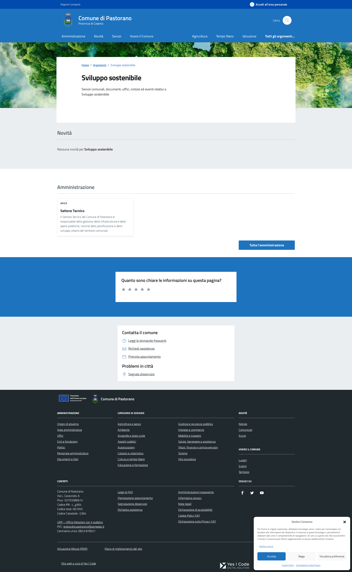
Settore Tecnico (72, 210)
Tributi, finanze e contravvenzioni (198, 447)
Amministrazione (73, 36)
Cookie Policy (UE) (189, 515)
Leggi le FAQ (125, 492)
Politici (61, 447)
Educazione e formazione (133, 465)
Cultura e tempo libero (131, 459)
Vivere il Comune (141, 36)
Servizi (116, 36)
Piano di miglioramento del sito (123, 549)
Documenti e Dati (67, 459)
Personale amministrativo (72, 453)
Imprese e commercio (191, 430)
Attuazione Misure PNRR (72, 549)
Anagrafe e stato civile (131, 435)
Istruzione (249, 36)
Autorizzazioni (126, 447)
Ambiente (124, 430)
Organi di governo (68, 424)
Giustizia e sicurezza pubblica (195, 424)
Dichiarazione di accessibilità (195, 509)
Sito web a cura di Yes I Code (78, 563)
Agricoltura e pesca (129, 424)
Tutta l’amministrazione (267, 245)
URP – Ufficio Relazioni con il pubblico (80, 522)
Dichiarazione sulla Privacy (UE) (197, 521)
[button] (344, 521)
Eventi (243, 466)
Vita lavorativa (187, 459)
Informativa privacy (190, 498)
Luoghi (243, 460)
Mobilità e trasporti (189, 435)
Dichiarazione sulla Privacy (308, 565)
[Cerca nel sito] (287, 20)
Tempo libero (225, 36)
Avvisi (242, 435)
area (63, 203)
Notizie (243, 424)
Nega (301, 556)
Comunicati (245, 430)
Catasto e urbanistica (130, 453)
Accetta (271, 556)
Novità (98, 36)
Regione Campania (70, 4)
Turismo (182, 453)
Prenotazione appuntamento (135, 498)
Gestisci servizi (266, 546)
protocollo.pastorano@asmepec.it (83, 526)
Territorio (244, 472)
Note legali (184, 504)
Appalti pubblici (127, 441)
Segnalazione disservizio (132, 504)
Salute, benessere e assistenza (197, 441)
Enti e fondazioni (67, 441)
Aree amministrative (69, 430)
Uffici (60, 435)
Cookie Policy (288, 565)
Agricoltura (199, 36)
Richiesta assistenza (130, 509)
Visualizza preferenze (332, 556)
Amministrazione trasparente (196, 492)
